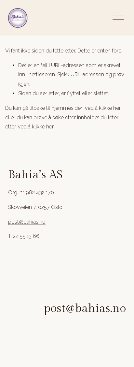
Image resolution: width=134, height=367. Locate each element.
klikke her (109, 108)
